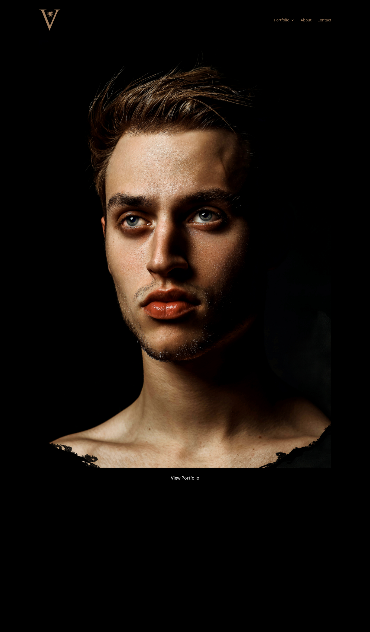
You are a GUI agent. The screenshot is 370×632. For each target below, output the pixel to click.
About (306, 20)
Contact (324, 20)
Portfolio (281, 20)
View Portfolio (185, 478)
